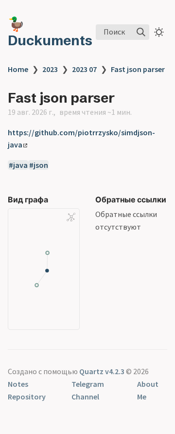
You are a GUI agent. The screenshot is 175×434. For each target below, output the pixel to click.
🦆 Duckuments (50, 32)
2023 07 (84, 69)
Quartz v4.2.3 (101, 371)
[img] (141, 32)
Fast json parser (138, 69)
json (41, 165)
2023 (50, 69)
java (20, 165)
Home (18, 69)
